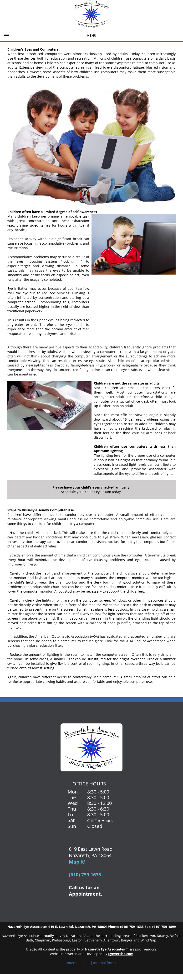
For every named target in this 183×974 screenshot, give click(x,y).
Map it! (77, 862)
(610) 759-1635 (85, 874)
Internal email (78, 962)
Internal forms (104, 962)
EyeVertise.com (120, 953)
